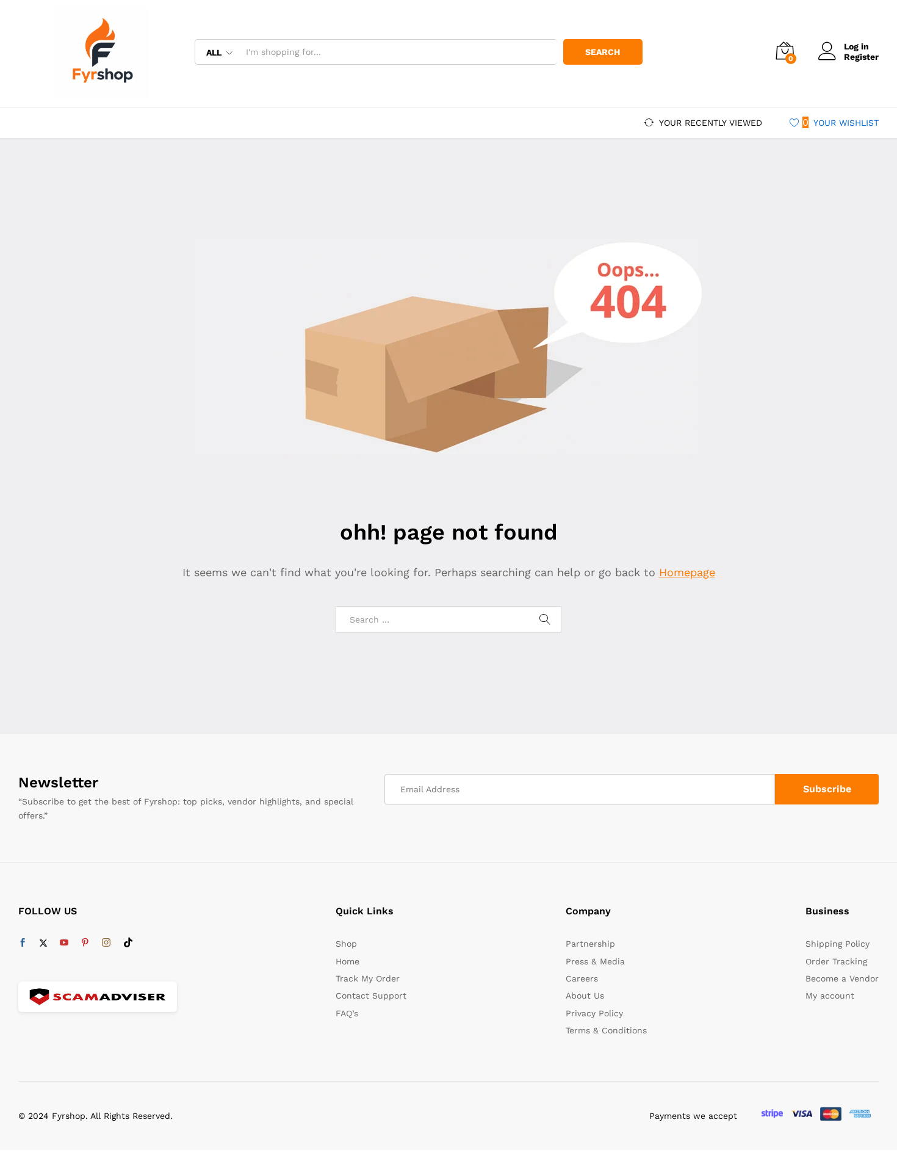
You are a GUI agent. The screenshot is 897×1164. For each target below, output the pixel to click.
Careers (582, 978)
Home (347, 961)
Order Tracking (836, 961)
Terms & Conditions (606, 1030)
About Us (585, 995)
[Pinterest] (84, 943)
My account (829, 995)
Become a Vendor (842, 978)
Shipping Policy (837, 944)
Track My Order (368, 978)
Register (861, 57)
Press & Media (595, 961)
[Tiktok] (128, 943)
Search (602, 52)
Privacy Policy (594, 1013)
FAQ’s (347, 1013)
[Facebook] (22, 943)
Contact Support (371, 995)
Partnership (590, 944)
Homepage (687, 572)
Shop (346, 944)
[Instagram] (106, 943)
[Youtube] (64, 943)
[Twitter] (43, 943)
